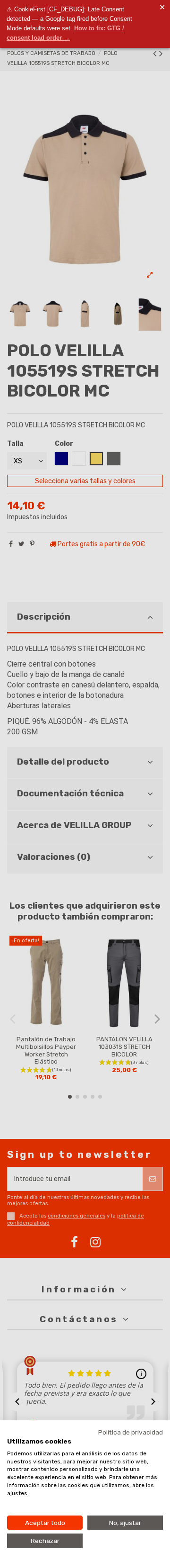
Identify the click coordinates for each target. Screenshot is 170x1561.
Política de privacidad (130, 1432)
